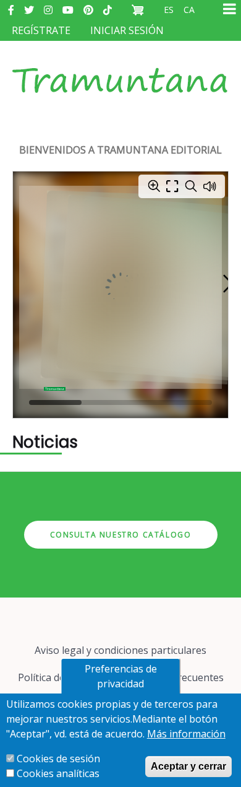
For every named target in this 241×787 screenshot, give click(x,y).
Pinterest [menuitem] (88, 10)
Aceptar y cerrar (188, 766)
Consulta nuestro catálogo (121, 534)
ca (189, 9)
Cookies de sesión (58, 758)
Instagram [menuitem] (48, 10)
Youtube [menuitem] (67, 10)
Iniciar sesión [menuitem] (127, 30)
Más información (186, 734)
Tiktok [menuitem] (107, 10)
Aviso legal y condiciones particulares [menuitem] (120, 650)
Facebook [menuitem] (11, 10)
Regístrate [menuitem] (41, 30)
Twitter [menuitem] (29, 10)
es (169, 9)
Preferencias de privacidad (121, 676)
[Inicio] (120, 68)
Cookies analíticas (58, 773)
